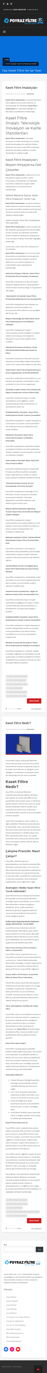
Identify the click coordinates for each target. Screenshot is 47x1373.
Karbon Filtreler (12, 1301)
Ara (5, 1245)
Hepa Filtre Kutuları (13, 1329)
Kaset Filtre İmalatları (17, 680)
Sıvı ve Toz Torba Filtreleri (16, 1325)
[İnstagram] (11, 4)
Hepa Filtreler (11, 1297)
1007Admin (30, 94)
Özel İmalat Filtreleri (13, 1341)
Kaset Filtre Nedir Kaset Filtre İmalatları (24, 1212)
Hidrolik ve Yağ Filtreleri (15, 1321)
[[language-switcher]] (15, 4)
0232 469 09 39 (19, 10)
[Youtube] (7, 4)
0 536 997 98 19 (32, 10)
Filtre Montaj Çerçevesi (14, 1333)
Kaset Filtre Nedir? (18, 723)
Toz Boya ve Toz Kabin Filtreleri (18, 1317)
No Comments (36, 709)
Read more (34, 701)
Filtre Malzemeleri (13, 1337)
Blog (19, 709)
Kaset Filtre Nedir (15, 688)
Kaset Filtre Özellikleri (17, 692)
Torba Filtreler (11, 1309)
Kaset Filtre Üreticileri (17, 696)
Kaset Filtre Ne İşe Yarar (18, 684)
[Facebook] (4, 4)
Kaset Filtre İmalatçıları (21, 87)
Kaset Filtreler (11, 1305)
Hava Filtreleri (11, 1313)
